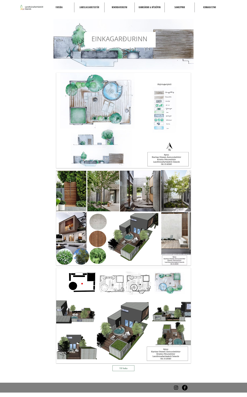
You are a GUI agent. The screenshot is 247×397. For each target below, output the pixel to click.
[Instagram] (176, 387)
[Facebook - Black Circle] (185, 387)
